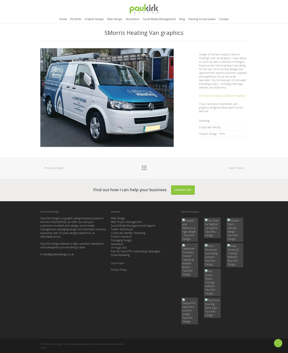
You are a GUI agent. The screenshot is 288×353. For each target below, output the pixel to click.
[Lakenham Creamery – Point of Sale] (191, 260)
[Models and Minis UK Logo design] (191, 230)
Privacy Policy (119, 270)
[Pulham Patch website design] (237, 230)
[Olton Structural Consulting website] (214, 255)
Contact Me (182, 190)
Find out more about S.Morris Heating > (222, 96)
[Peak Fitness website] (237, 255)
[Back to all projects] (144, 167)
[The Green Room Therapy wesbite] (214, 282)
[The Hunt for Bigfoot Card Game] (214, 228)
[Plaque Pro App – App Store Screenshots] (191, 311)
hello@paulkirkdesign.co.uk (58, 254)
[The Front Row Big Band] (214, 308)
